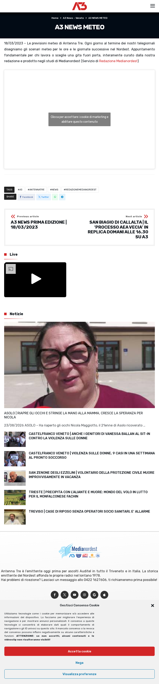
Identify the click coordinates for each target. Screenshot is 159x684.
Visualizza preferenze (79, 674)
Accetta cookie (79, 651)
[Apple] (104, 595)
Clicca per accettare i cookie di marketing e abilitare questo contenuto (79, 119)
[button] (153, 605)
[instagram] (84, 595)
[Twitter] (65, 595)
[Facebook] (55, 595)
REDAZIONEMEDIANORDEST (80, 189)
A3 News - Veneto (73, 18)
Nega (79, 663)
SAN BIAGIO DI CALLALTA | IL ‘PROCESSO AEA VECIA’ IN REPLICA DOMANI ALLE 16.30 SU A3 (118, 227)
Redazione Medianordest (118, 61)
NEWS (55, 189)
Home (55, 18)
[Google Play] (94, 595)
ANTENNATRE (37, 189)
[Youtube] (74, 595)
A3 (20, 189)
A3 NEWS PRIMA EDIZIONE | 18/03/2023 (39, 222)
